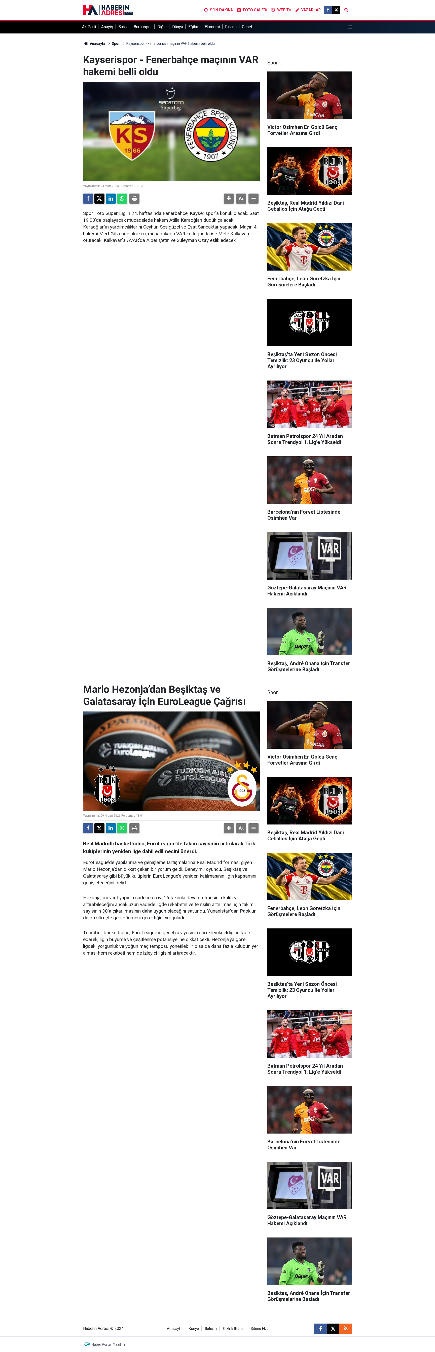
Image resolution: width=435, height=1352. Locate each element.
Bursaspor (143, 26)
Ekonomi (212, 26)
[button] (229, 199)
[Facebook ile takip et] (328, 10)
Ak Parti (89, 26)
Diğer (162, 26)
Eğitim (193, 26)
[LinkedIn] (111, 199)
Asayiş (107, 26)
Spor (116, 44)
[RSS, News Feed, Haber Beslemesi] (345, 1329)
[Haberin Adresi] (108, 9)
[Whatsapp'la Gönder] (122, 199)
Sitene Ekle (260, 1329)
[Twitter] (99, 199)
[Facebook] (88, 199)
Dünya (177, 26)
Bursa (123, 26)
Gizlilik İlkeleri (233, 1329)
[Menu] (350, 27)
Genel (247, 26)
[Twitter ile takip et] (336, 10)
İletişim (211, 1329)
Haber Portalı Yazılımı (109, 1344)
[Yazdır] (134, 199)
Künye (194, 1329)
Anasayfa (97, 44)
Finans (231, 26)
